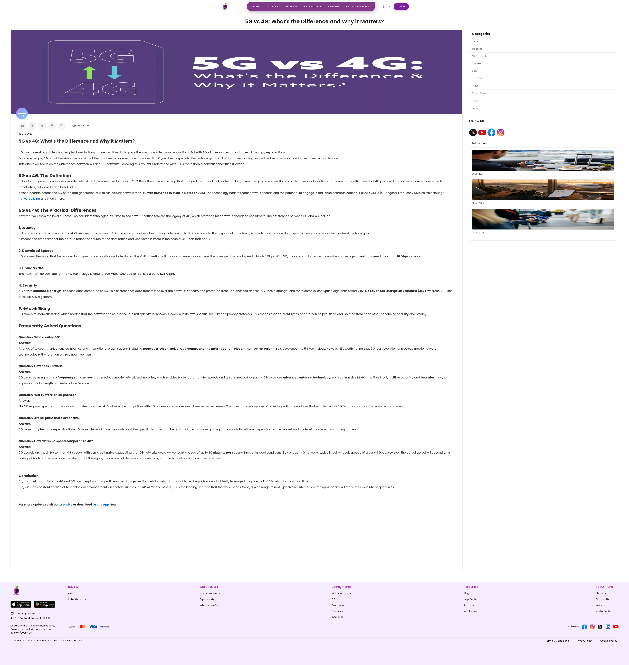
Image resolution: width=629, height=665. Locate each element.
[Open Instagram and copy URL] (52, 126)
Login (401, 6)
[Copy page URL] (62, 126)
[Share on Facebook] (23, 126)
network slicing (29, 199)
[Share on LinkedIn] (42, 126)
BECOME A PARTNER (357, 6)
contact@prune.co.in (27, 613)
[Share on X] (32, 126)
